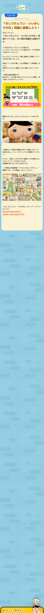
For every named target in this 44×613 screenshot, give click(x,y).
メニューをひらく (15, 610)
